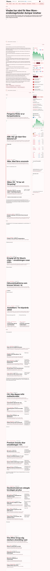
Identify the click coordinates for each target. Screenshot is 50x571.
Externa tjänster (29, 3)
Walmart (11, 545)
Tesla (10, 401)
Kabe (10, 557)
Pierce (10, 450)
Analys (14, 3)
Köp (40, 71)
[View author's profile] (17, 42)
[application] (38, 56)
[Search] (43, 1)
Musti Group (23, 321)
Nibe (11, 159)
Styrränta (11, 494)
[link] (18, 108)
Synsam (11, 414)
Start (7, 3)
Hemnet (11, 367)
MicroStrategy (11, 407)
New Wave (11, 515)
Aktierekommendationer (12, 564)
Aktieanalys (8, 159)
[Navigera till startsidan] (8, 1)
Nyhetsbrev (41, 3)
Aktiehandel (11, 392)
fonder (10, 501)
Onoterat (11, 256)
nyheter (7, 8)
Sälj (42, 71)
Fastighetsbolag (12, 346)
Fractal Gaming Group (13, 321)
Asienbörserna (11, 466)
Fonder (20, 3)
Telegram (10, 3)
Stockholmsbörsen (12, 360)
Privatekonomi (24, 3)
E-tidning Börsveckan (36, 192)
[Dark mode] (39, 1)
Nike (10, 353)
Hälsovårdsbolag (12, 281)
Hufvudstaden (11, 237)
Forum (17, 3)
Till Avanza (33, 3)
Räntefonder (13, 501)
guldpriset (11, 508)
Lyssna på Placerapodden (36, 171)
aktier (9, 8)
